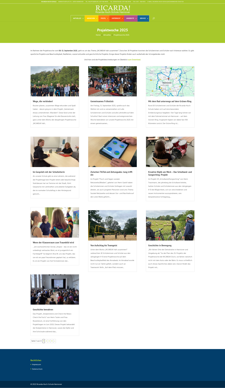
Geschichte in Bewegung (159, 245)
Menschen (91, 18)
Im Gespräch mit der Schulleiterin (49, 172)
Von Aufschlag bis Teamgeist (103, 245)
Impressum (36, 364)
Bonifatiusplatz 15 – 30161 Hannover (70, 2)
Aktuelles (77, 18)
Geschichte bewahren (43, 309)
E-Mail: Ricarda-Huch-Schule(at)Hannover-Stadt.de (166, 2)
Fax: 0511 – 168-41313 (139, 2)
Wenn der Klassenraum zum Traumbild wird (53, 242)
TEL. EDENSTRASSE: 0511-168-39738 (120, 2)
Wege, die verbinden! (43, 101)
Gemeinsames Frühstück (101, 101)
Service (143, 18)
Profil (103, 18)
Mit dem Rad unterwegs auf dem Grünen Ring (169, 101)
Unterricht (116, 18)
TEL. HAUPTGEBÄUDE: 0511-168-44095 (97, 2)
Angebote (130, 18)
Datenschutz (37, 369)
